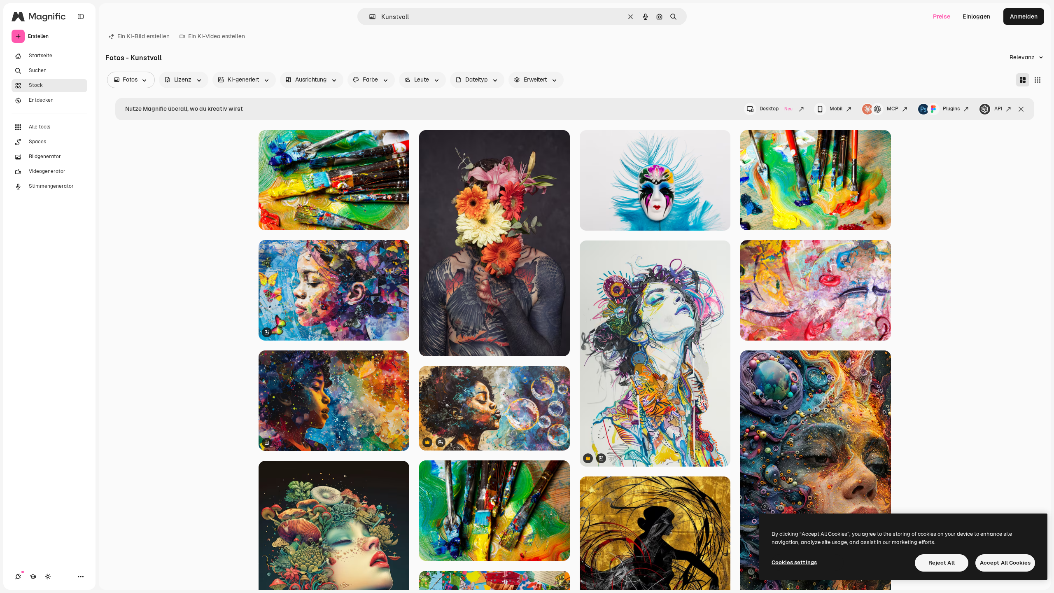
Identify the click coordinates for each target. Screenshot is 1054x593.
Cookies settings (794, 562)
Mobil (836, 108)
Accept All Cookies (1005, 562)
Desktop (776, 108)
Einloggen (976, 16)
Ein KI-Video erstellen (216, 36)
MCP (892, 108)
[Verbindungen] (18, 576)
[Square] (1037, 79)
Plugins (951, 108)
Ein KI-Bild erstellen (143, 36)
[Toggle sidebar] (80, 16)
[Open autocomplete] (369, 17)
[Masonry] (1022, 79)
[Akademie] (33, 576)
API (998, 108)
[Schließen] (1021, 109)
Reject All (941, 562)
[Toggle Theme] (47, 576)
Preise (941, 16)
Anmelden (1024, 16)
